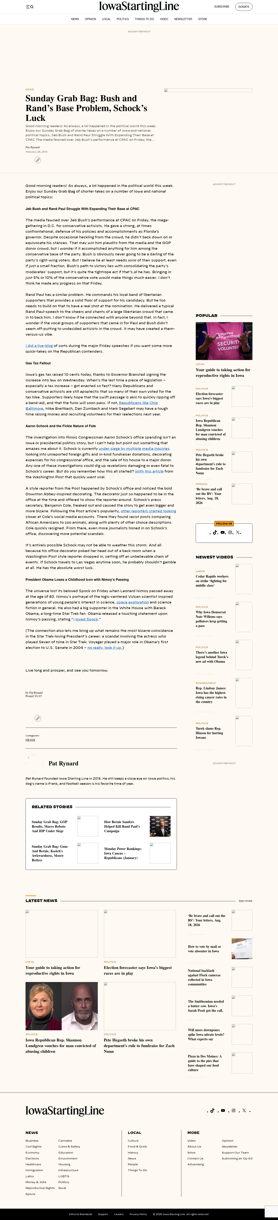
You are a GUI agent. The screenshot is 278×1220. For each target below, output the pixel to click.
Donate (243, 7)
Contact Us (195, 1158)
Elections (32, 1158)
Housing (64, 1164)
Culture (133, 1141)
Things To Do (144, 19)
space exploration (132, 602)
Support (103, 1214)
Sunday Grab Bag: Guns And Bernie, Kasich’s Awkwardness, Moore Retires (50, 853)
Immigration (34, 1170)
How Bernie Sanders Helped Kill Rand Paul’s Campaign (122, 826)
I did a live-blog (39, 346)
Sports (30, 1194)
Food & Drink (137, 1146)
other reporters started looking (148, 511)
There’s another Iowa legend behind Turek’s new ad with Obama (212, 657)
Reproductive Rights (40, 1188)
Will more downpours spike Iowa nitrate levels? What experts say (206, 1034)
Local (106, 19)
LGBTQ (63, 1176)
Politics (123, 19)
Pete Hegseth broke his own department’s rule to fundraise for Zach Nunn (211, 463)
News (75, 19)
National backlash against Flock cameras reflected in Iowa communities (204, 977)
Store (202, 19)
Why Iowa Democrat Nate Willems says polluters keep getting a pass (211, 619)
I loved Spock (85, 619)
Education (65, 1153)
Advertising (195, 1164)
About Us (194, 1146)
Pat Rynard (33, 147)
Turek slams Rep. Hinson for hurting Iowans (209, 733)
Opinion (90, 19)
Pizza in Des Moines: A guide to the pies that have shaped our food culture (205, 1063)
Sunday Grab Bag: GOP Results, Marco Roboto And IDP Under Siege (49, 826)
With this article (149, 471)
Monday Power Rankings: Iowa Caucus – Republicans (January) (123, 853)
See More (245, 901)
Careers (118, 1214)
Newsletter (183, 19)
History (133, 1153)
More (193, 1133)
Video (164, 19)
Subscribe (221, 6)
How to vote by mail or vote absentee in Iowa (204, 948)
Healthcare (33, 1164)
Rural (62, 1188)
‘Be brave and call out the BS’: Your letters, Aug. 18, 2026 (209, 496)
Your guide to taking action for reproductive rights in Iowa (223, 372)
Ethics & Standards (80, 1214)
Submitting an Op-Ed (237, 1158)
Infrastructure (68, 1170)
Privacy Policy (138, 1214)
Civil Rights (33, 1146)
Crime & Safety (69, 1146)
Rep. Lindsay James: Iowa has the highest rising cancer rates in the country (211, 695)
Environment (206, 683)
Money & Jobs (36, 1182)
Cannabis (65, 1141)
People (133, 1164)
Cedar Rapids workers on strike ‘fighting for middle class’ (212, 581)
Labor (200, 571)
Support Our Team (235, 1153)
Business (32, 1141)
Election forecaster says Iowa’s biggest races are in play (209, 398)
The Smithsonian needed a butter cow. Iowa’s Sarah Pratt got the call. (206, 1006)
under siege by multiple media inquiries (134, 449)
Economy (32, 1153)
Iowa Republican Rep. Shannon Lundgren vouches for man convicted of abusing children (211, 429)
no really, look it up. (105, 648)
